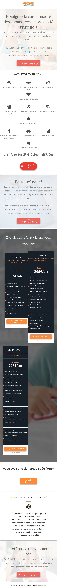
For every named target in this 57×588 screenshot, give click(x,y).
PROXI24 (17, 585)
